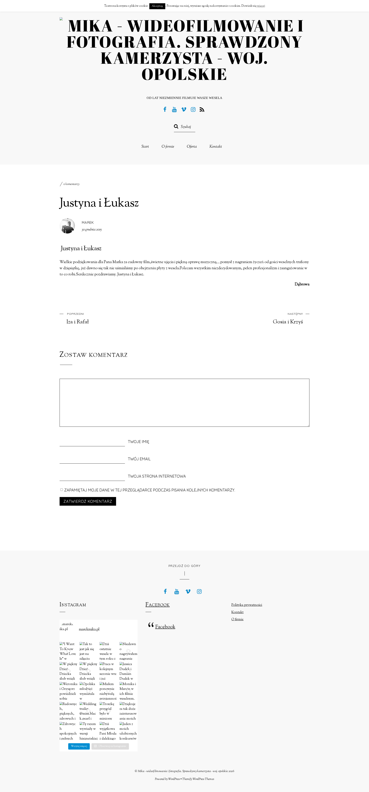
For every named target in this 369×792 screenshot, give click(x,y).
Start (145, 147)
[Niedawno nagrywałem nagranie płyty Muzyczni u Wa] (129, 651)
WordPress (174, 779)
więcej (261, 6)
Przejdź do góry (185, 566)
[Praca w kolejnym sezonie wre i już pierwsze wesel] (109, 671)
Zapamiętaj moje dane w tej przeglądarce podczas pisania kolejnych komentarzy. (149, 490)
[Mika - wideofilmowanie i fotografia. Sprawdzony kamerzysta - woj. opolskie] (184, 74)
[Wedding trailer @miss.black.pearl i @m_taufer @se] (89, 711)
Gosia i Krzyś (288, 318)
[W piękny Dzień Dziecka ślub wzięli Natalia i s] (69, 671)
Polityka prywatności (246, 605)
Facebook (157, 605)
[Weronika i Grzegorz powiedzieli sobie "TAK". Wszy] (69, 691)
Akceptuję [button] (157, 6)
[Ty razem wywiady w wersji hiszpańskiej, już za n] (89, 731)
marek (88, 222)
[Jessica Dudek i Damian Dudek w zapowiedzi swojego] (129, 671)
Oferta (192, 147)
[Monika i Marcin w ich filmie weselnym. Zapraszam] (129, 691)
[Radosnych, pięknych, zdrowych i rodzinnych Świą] (69, 711)
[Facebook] (165, 109)
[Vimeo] (184, 109)
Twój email (139, 458)
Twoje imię (138, 441)
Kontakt (215, 147)
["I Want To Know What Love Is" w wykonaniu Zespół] (69, 651)
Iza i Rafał (77, 318)
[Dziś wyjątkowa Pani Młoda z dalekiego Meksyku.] (109, 731)
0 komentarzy (71, 184)
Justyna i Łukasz (99, 204)
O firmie (168, 147)
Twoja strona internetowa (157, 476)
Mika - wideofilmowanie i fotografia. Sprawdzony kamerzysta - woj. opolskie (183, 771)
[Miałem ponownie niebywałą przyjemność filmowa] (109, 691)
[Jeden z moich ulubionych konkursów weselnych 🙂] (129, 731)
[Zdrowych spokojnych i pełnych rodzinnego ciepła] (69, 731)
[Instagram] (193, 109)
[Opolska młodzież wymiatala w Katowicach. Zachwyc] (89, 691)
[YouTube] (174, 109)
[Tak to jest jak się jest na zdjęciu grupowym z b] (89, 651)
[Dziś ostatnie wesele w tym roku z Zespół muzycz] (109, 651)
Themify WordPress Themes (198, 779)
